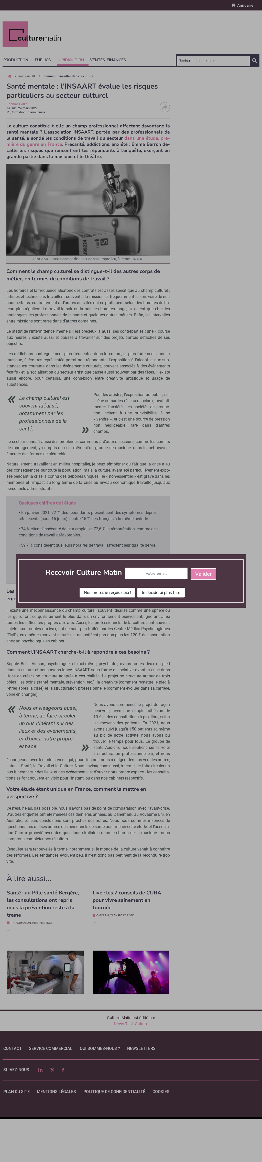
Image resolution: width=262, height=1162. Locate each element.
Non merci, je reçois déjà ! (107, 592)
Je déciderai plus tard (161, 592)
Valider (203, 574)
